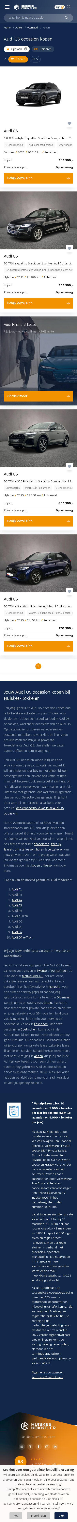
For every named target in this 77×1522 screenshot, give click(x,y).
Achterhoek (59, 971)
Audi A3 (17, 905)
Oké (61, 1515)
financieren (41, 844)
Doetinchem (29, 1029)
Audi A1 (17, 889)
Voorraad (32, 27)
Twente (42, 971)
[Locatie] (30, 1447)
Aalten (38, 1056)
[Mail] (22, 1447)
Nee (15, 1515)
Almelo (47, 1003)
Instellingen (38, 1515)
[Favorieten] (69, 7)
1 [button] (38, 666)
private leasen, (25, 849)
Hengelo (54, 987)
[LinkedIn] (55, 1447)
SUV (35, 59)
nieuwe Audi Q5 (32, 976)
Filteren (20, 59)
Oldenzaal (63, 997)
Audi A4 (17, 900)
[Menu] (7, 7)
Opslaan (16, 49)
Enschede (41, 1024)
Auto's (19, 27)
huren (40, 849)
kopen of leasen (42, 865)
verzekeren (55, 849)
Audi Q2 (17, 932)
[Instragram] (47, 1447)
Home (7, 27)
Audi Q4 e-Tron (22, 937)
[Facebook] (38, 1447)
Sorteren (46, 49)
